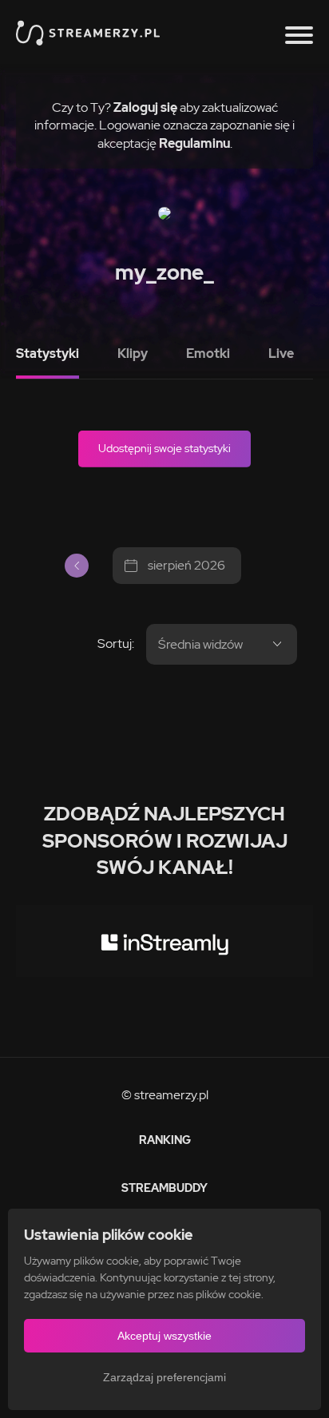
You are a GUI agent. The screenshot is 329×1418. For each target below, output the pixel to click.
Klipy (132, 353)
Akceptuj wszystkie (164, 1335)
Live (281, 353)
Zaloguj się (145, 107)
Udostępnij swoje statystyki (164, 448)
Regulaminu (194, 143)
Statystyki (47, 353)
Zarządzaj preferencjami (164, 1377)
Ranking (165, 1140)
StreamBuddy (164, 1188)
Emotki (208, 353)
